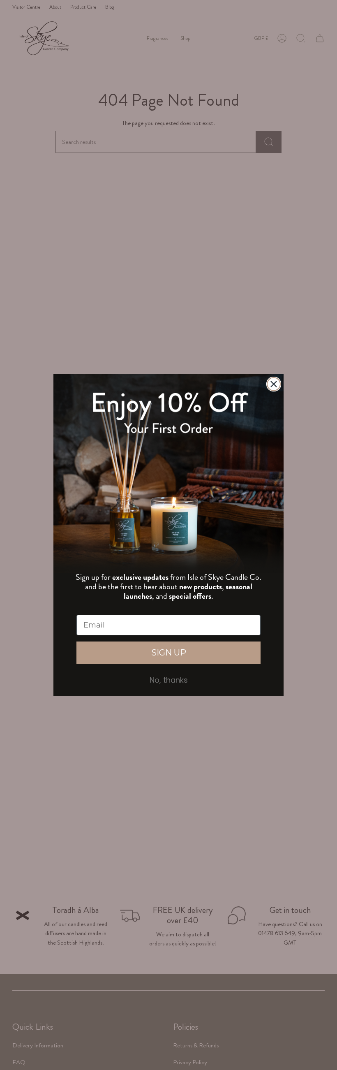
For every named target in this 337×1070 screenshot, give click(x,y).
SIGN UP (168, 653)
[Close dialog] (273, 384)
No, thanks (169, 680)
